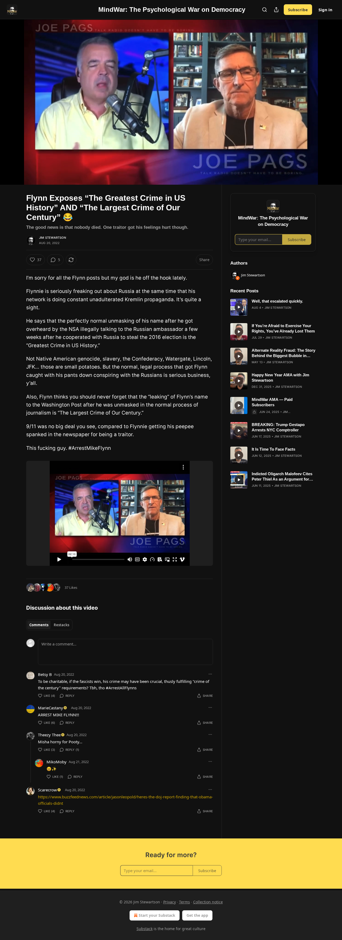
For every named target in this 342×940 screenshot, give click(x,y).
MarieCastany (50, 707)
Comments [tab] (38, 624)
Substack (145, 928)
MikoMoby (56, 761)
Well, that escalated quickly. (277, 301)
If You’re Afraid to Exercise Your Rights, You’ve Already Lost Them (283, 328)
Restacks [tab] (61, 624)
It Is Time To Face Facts (273, 449)
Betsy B (45, 674)
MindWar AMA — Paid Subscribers (272, 402)
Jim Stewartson (52, 237)
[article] (273, 307)
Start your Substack (157, 915)
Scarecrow (47, 789)
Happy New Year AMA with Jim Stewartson (280, 377)
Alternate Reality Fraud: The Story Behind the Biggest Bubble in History (283, 353)
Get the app (197, 915)
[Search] (264, 9)
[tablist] (49, 625)
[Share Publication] (276, 9)
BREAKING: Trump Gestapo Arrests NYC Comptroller (278, 427)
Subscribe (298, 9)
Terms (184, 901)
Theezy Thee (49, 734)
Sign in (325, 9)
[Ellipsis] (210, 674)
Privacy (169, 901)
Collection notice (208, 901)
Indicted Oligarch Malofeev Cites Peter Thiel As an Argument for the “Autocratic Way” (282, 476)
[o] (239, 307)
